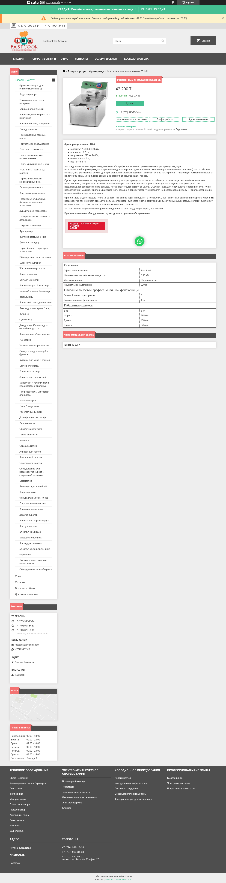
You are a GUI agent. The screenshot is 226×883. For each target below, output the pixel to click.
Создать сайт (53, 2)
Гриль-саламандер (29, 242)
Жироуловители (28, 526)
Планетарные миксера (31, 187)
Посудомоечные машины (32, 503)
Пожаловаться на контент (118, 879)
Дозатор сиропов (28, 515)
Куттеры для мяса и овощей (34, 360)
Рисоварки (25, 340)
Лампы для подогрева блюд (34, 308)
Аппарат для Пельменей (32, 377)
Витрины (24, 314)
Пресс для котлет (28, 434)
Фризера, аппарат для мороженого (133, 799)
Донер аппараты (28, 274)
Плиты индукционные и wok (34, 164)
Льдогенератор (123, 778)
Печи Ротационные (29, 406)
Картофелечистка (28, 365)
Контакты (81, 59)
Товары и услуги (42, 59)
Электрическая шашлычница (34, 549)
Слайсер (66, 808)
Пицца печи (16, 788)
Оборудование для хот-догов (35, 257)
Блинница (15, 825)
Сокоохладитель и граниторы (130, 793)
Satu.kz (128, 876)
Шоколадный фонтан (30, 457)
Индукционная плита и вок (181, 788)
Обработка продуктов (30, 429)
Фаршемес (25, 554)
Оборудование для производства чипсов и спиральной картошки (31, 471)
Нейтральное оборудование (34, 144)
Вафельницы (26, 297)
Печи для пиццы (28, 129)
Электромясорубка (72, 802)
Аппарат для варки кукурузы (34, 520)
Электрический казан (30, 532)
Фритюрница (16, 793)
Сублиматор (25, 319)
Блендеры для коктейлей (33, 486)
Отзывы (20, 582)
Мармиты (24, 440)
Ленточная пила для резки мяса (79, 797)
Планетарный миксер (73, 781)
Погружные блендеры (30, 225)
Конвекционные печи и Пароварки (28, 783)
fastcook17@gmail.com (27, 644)
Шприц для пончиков (30, 543)
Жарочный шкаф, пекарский (34, 123)
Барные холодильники (31, 109)
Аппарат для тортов (30, 451)
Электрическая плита (178, 783)
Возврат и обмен (106, 59)
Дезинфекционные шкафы (33, 417)
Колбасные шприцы (29, 371)
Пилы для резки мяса (31, 149)
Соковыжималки (28, 446)
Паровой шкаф (17, 809)
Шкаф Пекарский (19, 778)
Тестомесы (68, 786)
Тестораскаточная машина (76, 792)
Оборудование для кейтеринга (35, 569)
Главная (18, 59)
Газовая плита (174, 778)
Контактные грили (28, 280)
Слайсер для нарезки (30, 463)
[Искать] (163, 41)
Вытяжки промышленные (32, 237)
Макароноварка (27, 400)
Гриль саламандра (20, 804)
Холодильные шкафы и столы (131, 783)
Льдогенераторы (28, 94)
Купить (129, 103)
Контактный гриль (19, 815)
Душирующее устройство (33, 211)
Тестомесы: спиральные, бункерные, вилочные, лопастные (32, 202)
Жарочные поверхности (32, 268)
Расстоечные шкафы (30, 412)
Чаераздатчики (27, 492)
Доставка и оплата (136, 59)
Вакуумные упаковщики (32, 193)
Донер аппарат (17, 820)
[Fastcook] (24, 41)
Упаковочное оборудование (34, 345)
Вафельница (16, 831)
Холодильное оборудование (34, 334)
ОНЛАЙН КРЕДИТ (153, 9)
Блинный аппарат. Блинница (34, 291)
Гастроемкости (27, 423)
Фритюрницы (96, 71)
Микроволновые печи (30, 537)
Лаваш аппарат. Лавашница (34, 285)
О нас (64, 59)
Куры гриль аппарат (30, 262)
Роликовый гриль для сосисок (35, 302)
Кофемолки (25, 481)
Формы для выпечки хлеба (33, 497)
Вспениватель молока (31, 509)
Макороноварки (18, 799)
